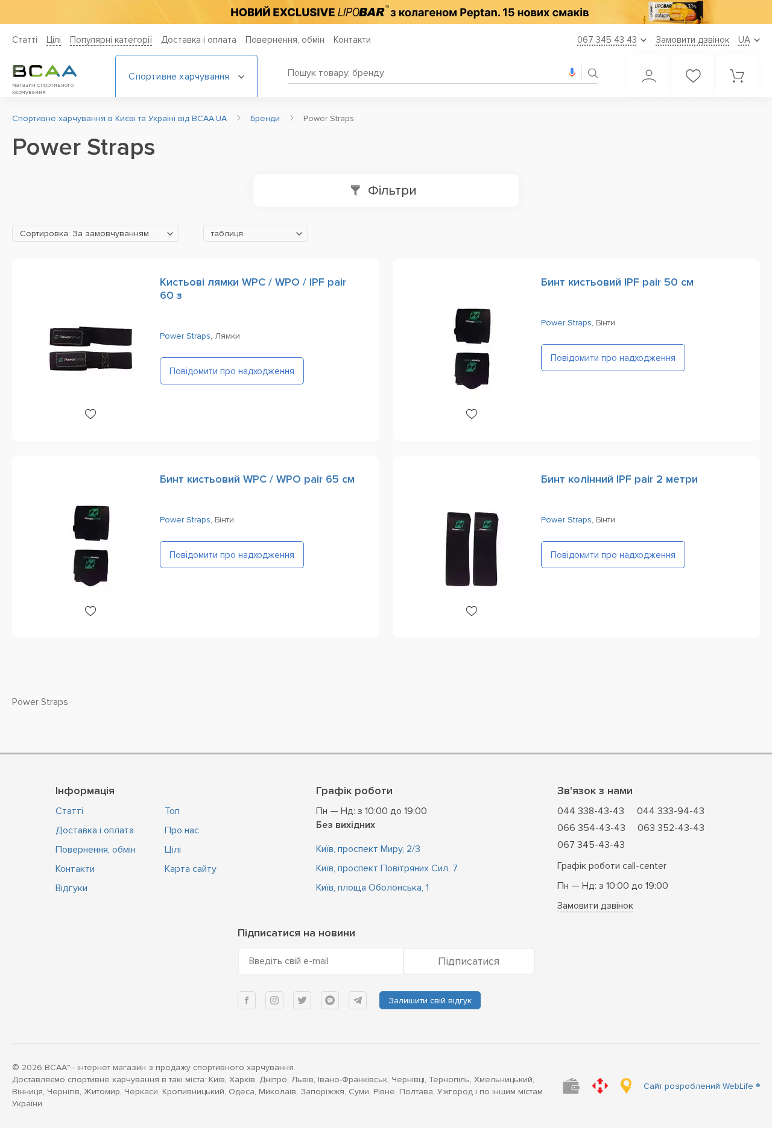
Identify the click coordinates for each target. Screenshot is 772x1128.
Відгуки (71, 888)
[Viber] (330, 1000)
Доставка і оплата (198, 39)
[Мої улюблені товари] (693, 76)
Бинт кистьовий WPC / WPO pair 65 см (257, 479)
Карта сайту (191, 869)
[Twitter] (302, 1000)
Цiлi (53, 39)
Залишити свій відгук (430, 1000)
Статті (24, 39)
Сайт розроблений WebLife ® (702, 1086)
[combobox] (95, 233)
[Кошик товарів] (737, 76)
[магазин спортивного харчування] (54, 71)
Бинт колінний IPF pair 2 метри (619, 479)
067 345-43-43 (591, 845)
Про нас (182, 830)
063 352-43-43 (671, 828)
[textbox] (96, 233)
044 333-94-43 (670, 811)
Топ (172, 811)
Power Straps (185, 336)
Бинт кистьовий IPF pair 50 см (617, 282)
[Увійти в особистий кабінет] (649, 76)
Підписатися (468, 961)
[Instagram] (274, 1000)
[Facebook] (247, 1000)
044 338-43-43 (590, 811)
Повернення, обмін (284, 39)
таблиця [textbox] (227, 233)
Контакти (352, 39)
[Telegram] (358, 1000)
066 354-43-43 (591, 828)
